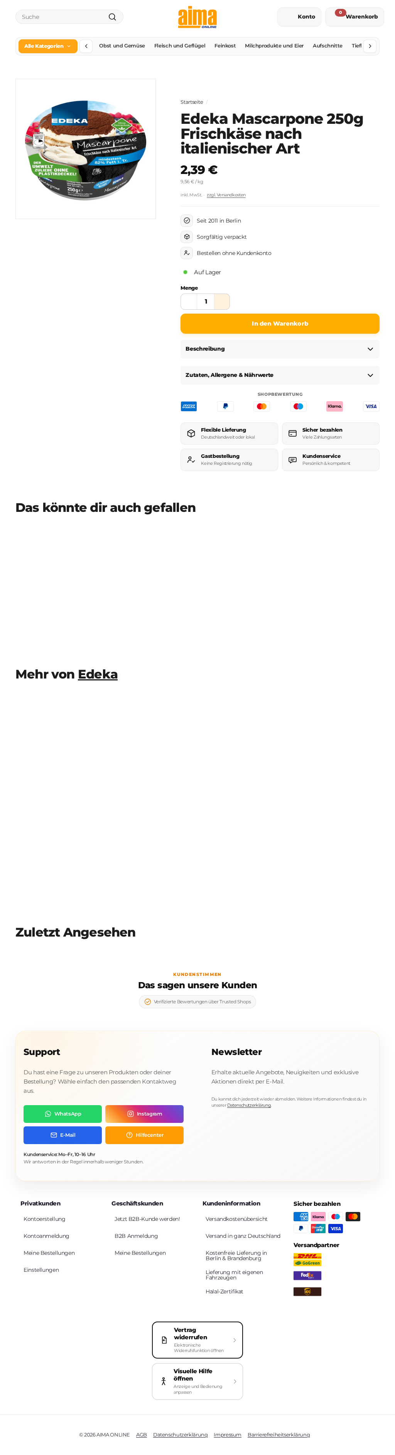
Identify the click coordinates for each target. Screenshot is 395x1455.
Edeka (98, 674)
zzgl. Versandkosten (226, 194)
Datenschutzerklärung (249, 1105)
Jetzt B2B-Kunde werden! (147, 1218)
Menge (189, 288)
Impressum (227, 1434)
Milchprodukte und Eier (274, 46)
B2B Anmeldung (136, 1235)
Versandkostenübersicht (237, 1218)
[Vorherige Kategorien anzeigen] (86, 46)
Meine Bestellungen (49, 1252)
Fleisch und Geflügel (180, 46)
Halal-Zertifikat (224, 1291)
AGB (141, 1434)
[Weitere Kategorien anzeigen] (369, 46)
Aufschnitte (328, 46)
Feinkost (225, 46)
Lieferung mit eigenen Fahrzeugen (234, 1275)
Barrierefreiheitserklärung (279, 1434)
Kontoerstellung (44, 1218)
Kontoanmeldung (46, 1235)
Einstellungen (41, 1269)
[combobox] (69, 17)
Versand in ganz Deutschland (243, 1235)
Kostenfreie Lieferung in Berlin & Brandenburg (236, 1255)
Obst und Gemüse (122, 46)
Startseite (192, 102)
